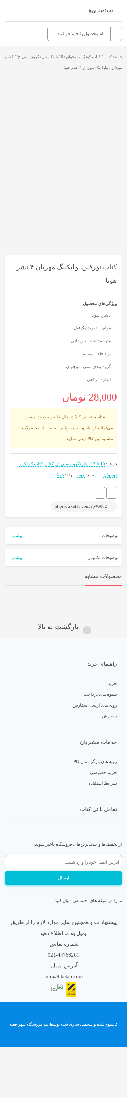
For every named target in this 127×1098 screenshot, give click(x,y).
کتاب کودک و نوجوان (83, 56)
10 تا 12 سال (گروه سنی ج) (40, 56)
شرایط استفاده (102, 783)
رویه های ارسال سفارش (94, 705)
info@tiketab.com (63, 976)
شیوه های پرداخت (100, 694)
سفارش (109, 715)
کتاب (108, 56)
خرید (112, 683)
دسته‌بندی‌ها (100, 10)
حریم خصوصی (103, 772)
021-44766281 (63, 955)
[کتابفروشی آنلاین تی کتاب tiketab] (23, 11)
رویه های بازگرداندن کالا (95, 761)
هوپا (81, 474)
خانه (118, 56)
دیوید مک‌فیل (85, 327)
